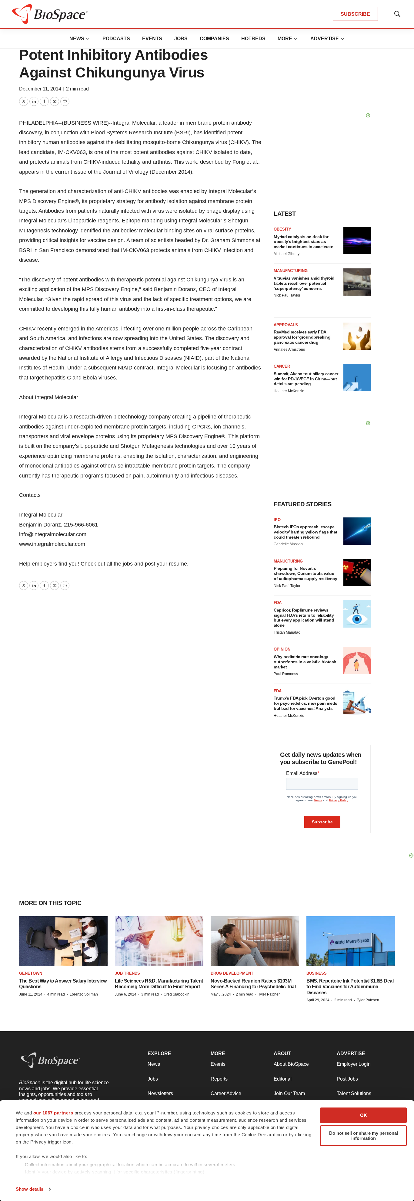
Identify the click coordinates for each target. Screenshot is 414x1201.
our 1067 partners (53, 1112)
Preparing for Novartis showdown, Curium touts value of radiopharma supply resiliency (305, 573)
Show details (29, 1189)
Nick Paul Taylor (287, 295)
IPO (277, 519)
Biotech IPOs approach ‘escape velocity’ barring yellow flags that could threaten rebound (305, 532)
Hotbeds (253, 38)
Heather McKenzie (289, 391)
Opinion (282, 649)
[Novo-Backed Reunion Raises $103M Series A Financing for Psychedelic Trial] (255, 941)
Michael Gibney (286, 254)
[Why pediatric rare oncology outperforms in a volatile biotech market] (357, 660)
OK (363, 1115)
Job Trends (127, 973)
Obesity (282, 229)
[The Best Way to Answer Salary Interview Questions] (63, 941)
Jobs (181, 38)
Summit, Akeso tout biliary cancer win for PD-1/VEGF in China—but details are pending (306, 378)
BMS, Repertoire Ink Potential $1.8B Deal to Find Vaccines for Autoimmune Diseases (349, 986)
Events (152, 38)
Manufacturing (291, 270)
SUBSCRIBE (355, 14)
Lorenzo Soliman (84, 994)
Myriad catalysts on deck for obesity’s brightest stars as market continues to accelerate (303, 241)
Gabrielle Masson (288, 544)
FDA (278, 602)
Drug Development (232, 973)
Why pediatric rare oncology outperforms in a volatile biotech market (305, 661)
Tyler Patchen (269, 994)
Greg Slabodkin (176, 994)
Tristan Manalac (287, 632)
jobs (128, 564)
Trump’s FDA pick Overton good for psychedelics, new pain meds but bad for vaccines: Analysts (305, 703)
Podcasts (116, 38)
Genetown (30, 973)
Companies (214, 38)
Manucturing (288, 561)
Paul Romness (286, 674)
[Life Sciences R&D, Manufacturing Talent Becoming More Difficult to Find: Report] (159, 941)
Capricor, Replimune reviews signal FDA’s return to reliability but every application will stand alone (304, 618)
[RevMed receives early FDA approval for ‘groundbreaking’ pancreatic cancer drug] (357, 336)
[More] (87, 38)
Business (316, 973)
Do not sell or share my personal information (363, 1135)
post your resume (166, 564)
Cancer (282, 366)
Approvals (286, 325)
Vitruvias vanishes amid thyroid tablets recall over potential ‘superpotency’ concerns (304, 283)
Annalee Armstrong (289, 349)
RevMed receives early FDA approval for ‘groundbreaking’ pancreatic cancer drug (302, 337)
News (76, 38)
